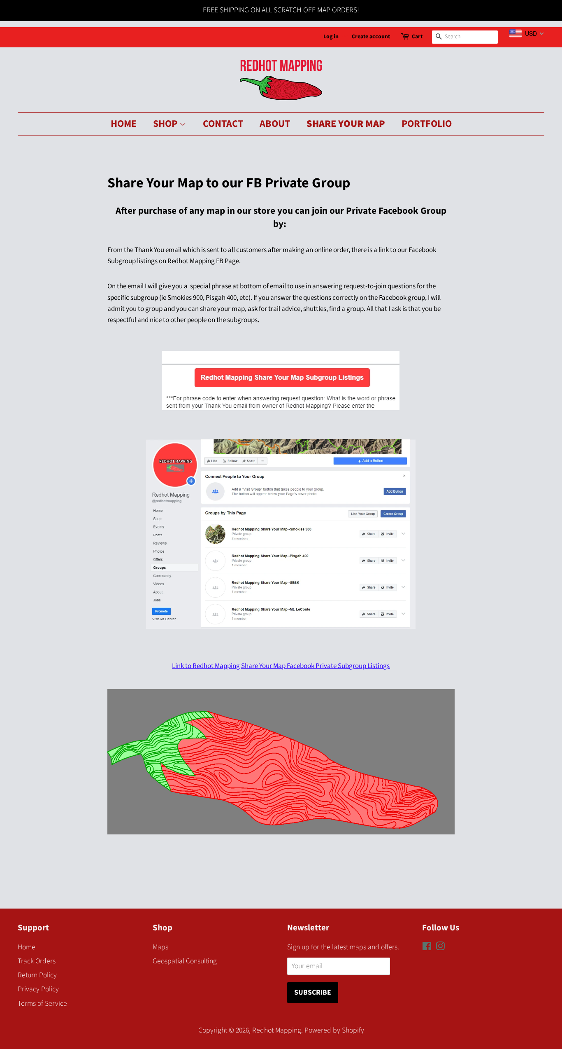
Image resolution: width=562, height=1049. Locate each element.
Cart (417, 37)
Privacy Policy (38, 989)
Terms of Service (42, 1003)
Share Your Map (346, 124)
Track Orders (37, 961)
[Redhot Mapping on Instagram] (440, 947)
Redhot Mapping (276, 1030)
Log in (331, 37)
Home (124, 124)
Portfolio (427, 124)
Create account (371, 37)
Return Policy (37, 975)
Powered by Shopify (334, 1030)
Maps (160, 947)
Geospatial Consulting (185, 961)
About (275, 124)
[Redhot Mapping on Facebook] (427, 947)
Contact (223, 124)
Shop (166, 124)
